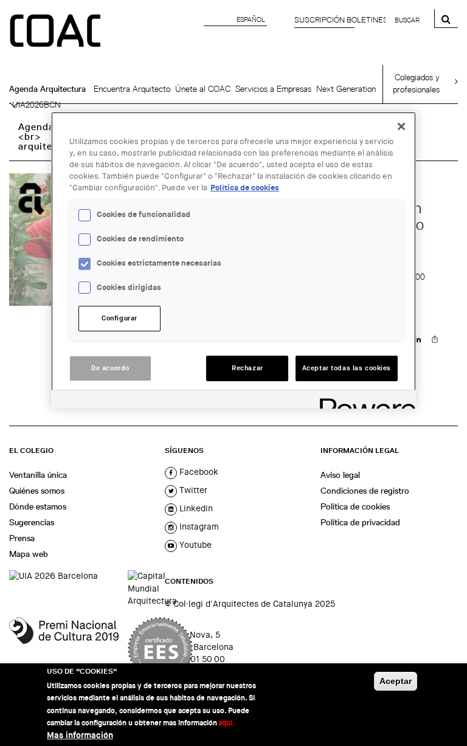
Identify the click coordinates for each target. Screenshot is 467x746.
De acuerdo (110, 368)
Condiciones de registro (364, 490)
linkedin (195, 508)
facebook (197, 471)
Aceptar (395, 681)
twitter (192, 490)
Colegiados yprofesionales (416, 83)
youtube (194, 544)
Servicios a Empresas (273, 89)
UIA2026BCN (36, 104)
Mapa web (28, 553)
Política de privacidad (360, 522)
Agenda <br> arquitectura (47, 136)
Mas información (80, 735)
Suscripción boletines (341, 20)
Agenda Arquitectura (47, 89)
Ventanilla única (38, 474)
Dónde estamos (37, 506)
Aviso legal (340, 474)
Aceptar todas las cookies (346, 368)
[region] (233, 260)
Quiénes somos (36, 490)
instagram (198, 526)
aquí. (226, 723)
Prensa (22, 538)
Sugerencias (31, 522)
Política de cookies (355, 506)
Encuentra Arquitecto (132, 89)
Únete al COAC (202, 89)
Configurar (119, 318)
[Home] (56, 31)
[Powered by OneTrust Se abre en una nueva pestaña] (363, 401)
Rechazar (247, 368)
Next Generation (346, 89)
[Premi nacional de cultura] (64, 648)
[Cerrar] (401, 126)
